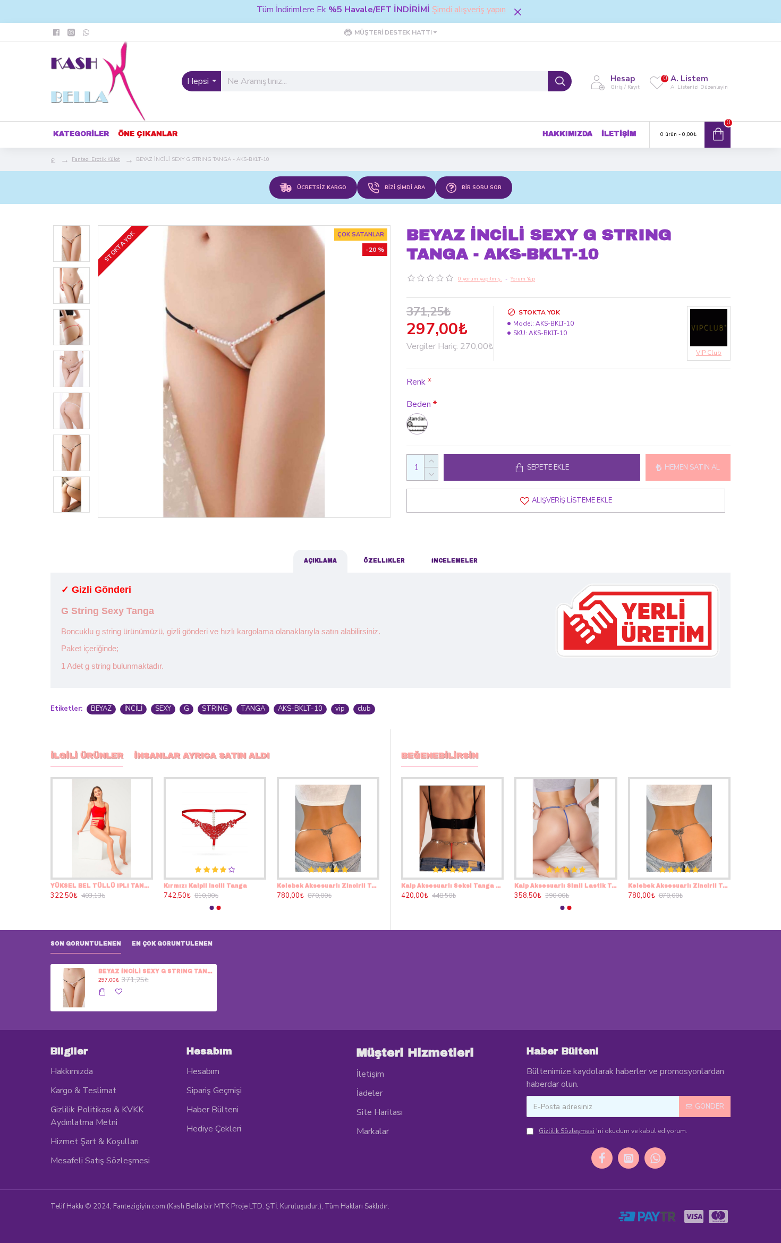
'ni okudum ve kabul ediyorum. (613, 1131)
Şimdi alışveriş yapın (469, 9)
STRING (215, 708)
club (364, 708)
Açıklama (320, 561)
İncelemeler (454, 561)
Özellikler (384, 561)
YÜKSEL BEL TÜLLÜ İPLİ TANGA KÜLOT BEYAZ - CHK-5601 (328, 886)
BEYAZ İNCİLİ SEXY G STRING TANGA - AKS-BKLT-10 (155, 971)
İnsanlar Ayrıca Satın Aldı (201, 755)
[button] (211, 908)
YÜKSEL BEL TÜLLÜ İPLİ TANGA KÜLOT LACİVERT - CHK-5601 (215, 886)
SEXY (163, 708)
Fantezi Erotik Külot (96, 159)
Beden (418, 404)
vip (340, 708)
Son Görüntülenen (85, 944)
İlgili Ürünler (86, 755)
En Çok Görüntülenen (172, 944)
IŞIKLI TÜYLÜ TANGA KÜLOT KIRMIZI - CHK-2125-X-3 (101, 886)
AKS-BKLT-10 (300, 708)
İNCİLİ (133, 708)
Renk (416, 382)
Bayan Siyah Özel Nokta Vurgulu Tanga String (446, 886)
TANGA (253, 708)
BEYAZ (101, 708)
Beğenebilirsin (439, 755)
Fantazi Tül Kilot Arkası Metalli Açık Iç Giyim (560, 886)
